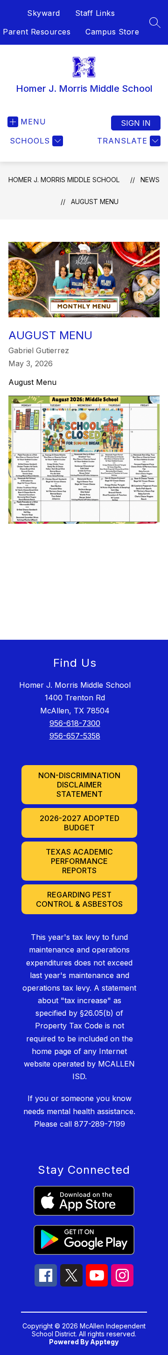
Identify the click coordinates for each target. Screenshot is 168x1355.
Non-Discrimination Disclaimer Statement (79, 785)
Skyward (43, 13)
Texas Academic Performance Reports (79, 861)
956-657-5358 (74, 735)
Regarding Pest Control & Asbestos (79, 899)
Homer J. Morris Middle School (63, 180)
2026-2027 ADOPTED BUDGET (79, 823)
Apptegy (104, 1342)
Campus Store (112, 31)
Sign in (136, 123)
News (150, 180)
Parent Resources (36, 31)
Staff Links (95, 13)
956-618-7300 (74, 723)
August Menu (95, 201)
